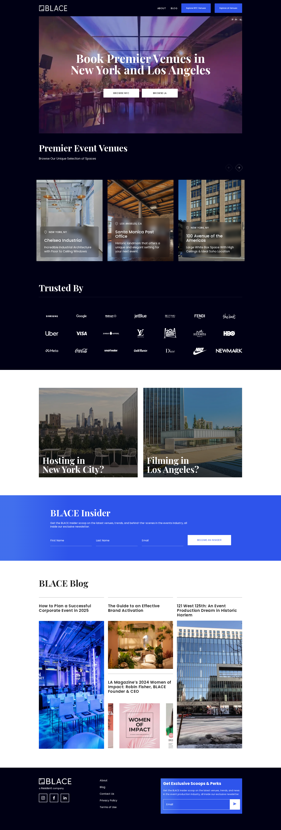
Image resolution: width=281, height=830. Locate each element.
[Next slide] (239, 167)
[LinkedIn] (65, 798)
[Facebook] (54, 798)
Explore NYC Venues (196, 8)
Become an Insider (209, 540)
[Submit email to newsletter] (235, 804)
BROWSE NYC (121, 93)
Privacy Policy (108, 800)
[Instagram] (43, 798)
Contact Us (107, 794)
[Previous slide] (229, 167)
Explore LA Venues (228, 8)
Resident (46, 788)
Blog (174, 8)
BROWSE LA (160, 93)
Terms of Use (108, 807)
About (161, 8)
